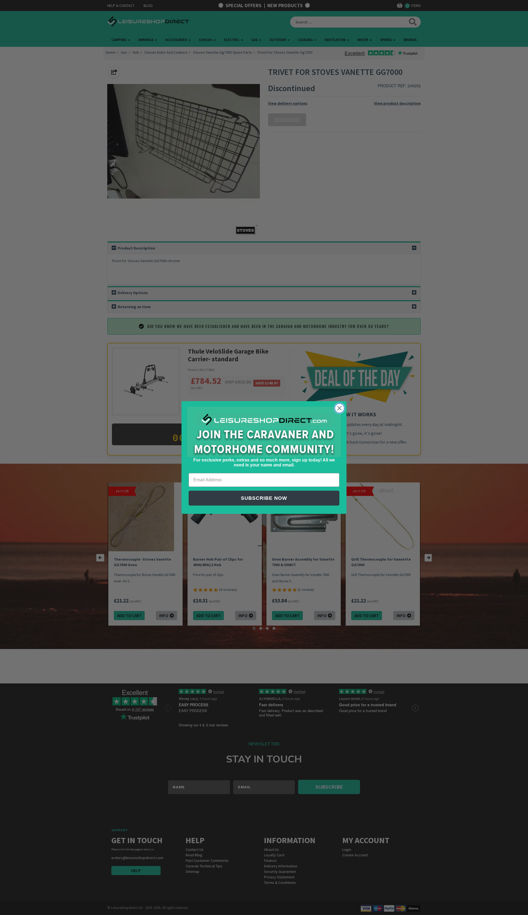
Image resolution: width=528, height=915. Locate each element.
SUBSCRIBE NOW (264, 498)
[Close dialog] (339, 408)
